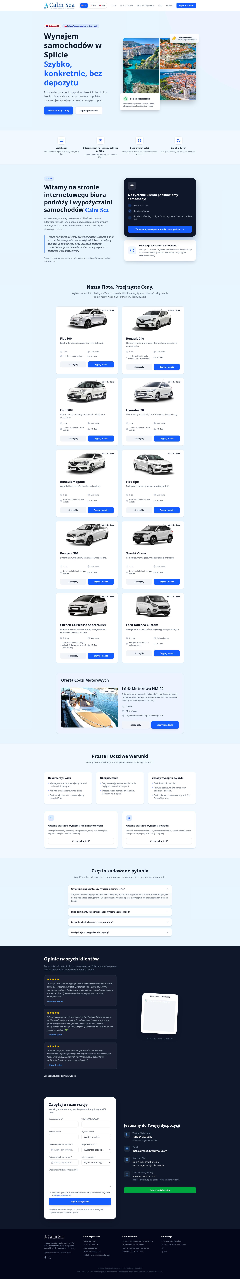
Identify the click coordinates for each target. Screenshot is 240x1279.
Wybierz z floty (88, 1131)
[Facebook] (45, 1257)
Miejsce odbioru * (89, 1144)
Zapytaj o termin (89, 110)
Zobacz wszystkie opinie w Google (60, 1075)
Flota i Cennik (126, 5)
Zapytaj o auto (186, 5)
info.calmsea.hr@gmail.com (149, 1151)
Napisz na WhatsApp (160, 1190)
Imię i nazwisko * (56, 1119)
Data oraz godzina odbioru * (61, 1144)
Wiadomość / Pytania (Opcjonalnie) (63, 1170)
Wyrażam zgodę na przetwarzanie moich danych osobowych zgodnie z (81, 1193)
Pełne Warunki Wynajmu (171, 1241)
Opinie (169, 5)
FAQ (160, 5)
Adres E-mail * (55, 1131)
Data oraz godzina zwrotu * (60, 1157)
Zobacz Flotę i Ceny (58, 110)
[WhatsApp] (49, 1257)
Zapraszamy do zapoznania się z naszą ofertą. (158, 229)
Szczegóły (73, 364)
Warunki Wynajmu (145, 5)
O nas (113, 5)
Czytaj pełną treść (81, 841)
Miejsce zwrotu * (89, 1157)
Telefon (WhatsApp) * (90, 1119)
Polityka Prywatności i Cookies (173, 1244)
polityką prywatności (62, 1195)
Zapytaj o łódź (165, 724)
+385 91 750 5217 (142, 1137)
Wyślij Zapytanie (80, 1201)
